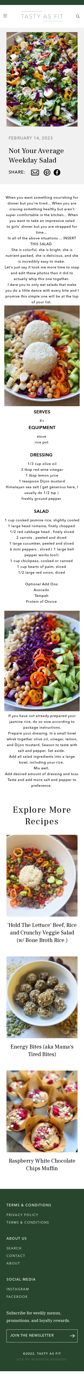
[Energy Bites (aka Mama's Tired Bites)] (42, 997)
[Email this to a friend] (35, 172)
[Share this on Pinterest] (47, 172)
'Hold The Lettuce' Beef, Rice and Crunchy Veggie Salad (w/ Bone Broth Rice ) (42, 933)
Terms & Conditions (27, 1222)
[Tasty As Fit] (42, 16)
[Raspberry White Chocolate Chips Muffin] (42, 1111)
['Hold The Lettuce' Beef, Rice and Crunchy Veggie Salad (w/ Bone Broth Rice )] (42, 876)
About (13, 1263)
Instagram (17, 1289)
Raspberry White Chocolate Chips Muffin (42, 1164)
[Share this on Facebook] (57, 172)
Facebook (17, 1297)
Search (14, 1248)
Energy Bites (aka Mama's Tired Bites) (42, 1050)
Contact (15, 1256)
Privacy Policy (22, 1215)
